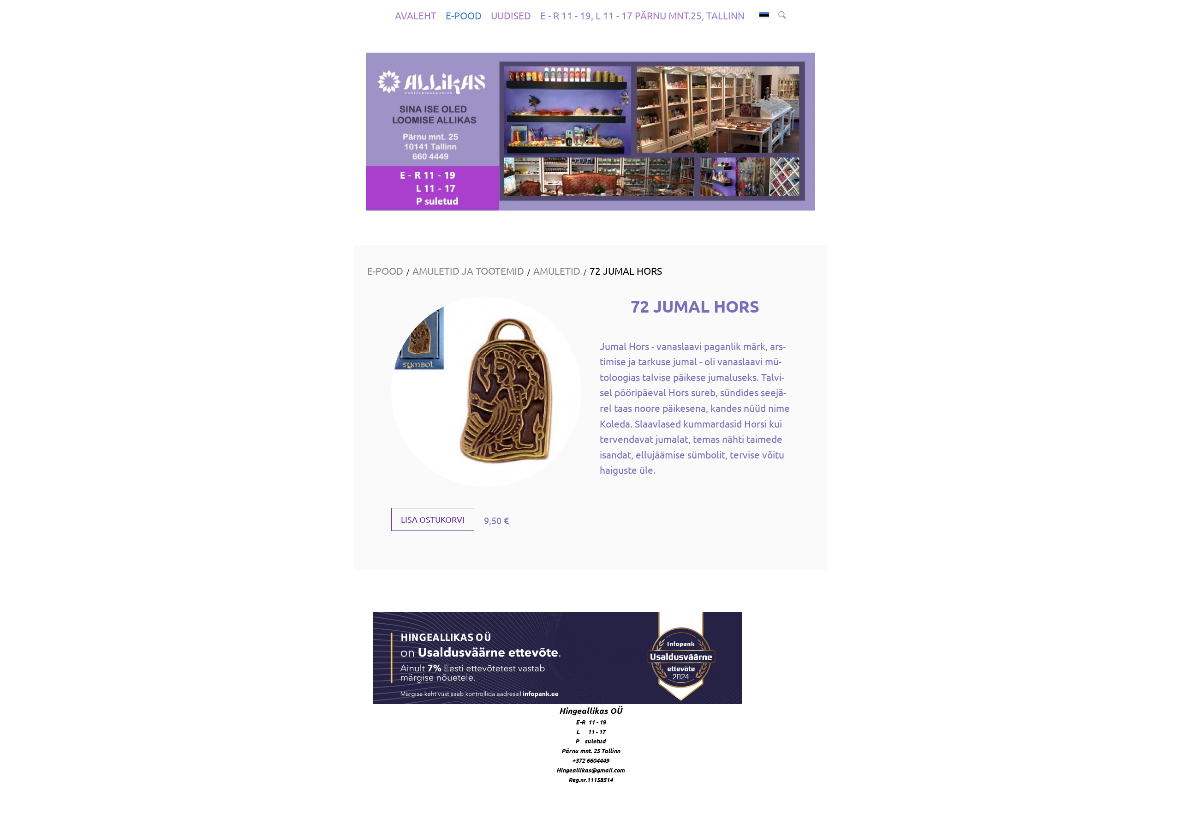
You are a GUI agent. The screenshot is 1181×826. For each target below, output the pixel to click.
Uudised (511, 15)
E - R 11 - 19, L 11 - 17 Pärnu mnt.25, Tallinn (642, 15)
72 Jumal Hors (626, 271)
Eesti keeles (764, 15)
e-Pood (464, 15)
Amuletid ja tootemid (468, 271)
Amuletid (556, 271)
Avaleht (415, 15)
